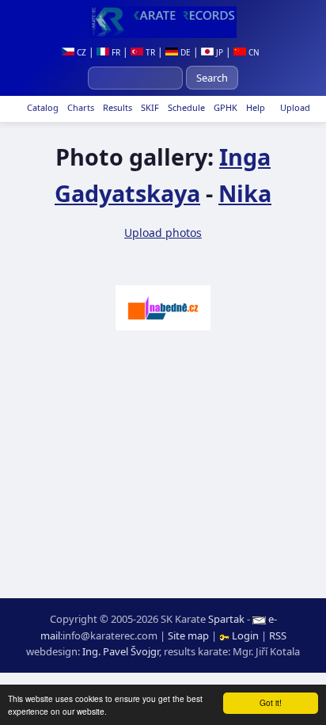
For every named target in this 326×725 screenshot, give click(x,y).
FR (114, 52)
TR (149, 52)
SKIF (148, 107)
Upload (295, 107)
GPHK (224, 107)
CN (253, 52)
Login (245, 635)
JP (218, 52)
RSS (277, 635)
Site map (188, 635)
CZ (80, 52)
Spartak (226, 619)
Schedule (185, 107)
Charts (79, 107)
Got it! (271, 702)
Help (254, 107)
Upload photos (163, 232)
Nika (244, 192)
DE (184, 52)
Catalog (42, 107)
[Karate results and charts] (163, 22)
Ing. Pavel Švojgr (120, 651)
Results (116, 107)
